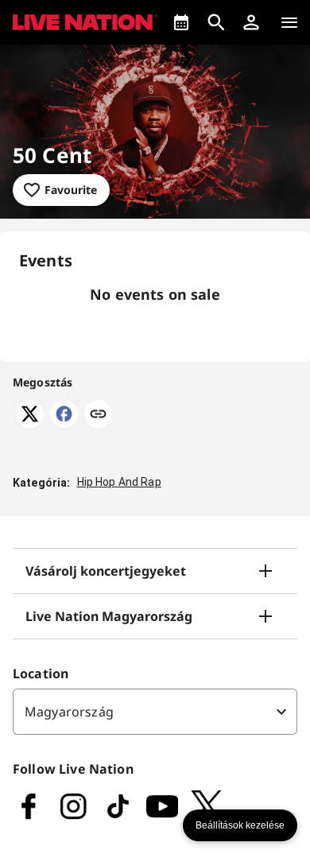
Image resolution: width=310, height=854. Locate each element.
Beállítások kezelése (240, 825)
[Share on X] (30, 423)
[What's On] (181, 22)
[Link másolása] (98, 415)
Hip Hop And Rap (119, 482)
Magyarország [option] (69, 711)
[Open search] (216, 22)
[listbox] (155, 711)
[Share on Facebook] (64, 423)
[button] (251, 22)
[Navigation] (289, 22)
